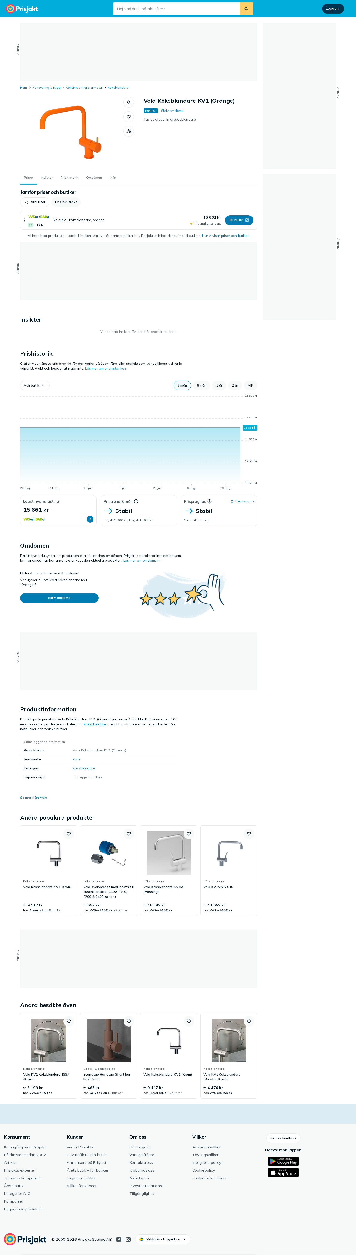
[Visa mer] (24, 220)
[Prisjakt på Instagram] (128, 1239)
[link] (48, 870)
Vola (76, 759)
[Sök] (246, 8)
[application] (138, 442)
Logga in (333, 8)
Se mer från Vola (33, 797)
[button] (128, 102)
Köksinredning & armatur (84, 87)
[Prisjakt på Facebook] (119, 1239)
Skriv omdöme (172, 110)
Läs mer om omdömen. (141, 560)
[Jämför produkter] (128, 131)
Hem (23, 87)
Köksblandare (118, 87)
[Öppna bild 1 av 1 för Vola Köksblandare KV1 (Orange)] (71, 133)
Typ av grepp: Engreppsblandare (170, 119)
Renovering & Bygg (46, 87)
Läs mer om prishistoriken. (106, 368)
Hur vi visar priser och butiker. (225, 235)
